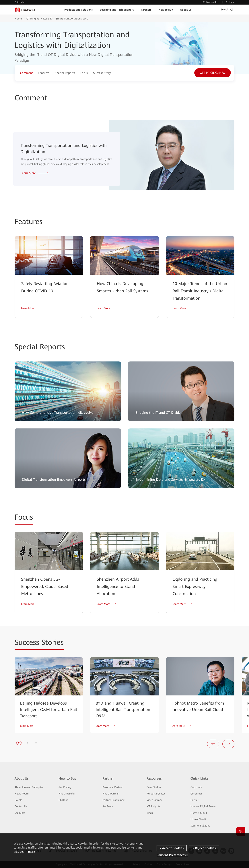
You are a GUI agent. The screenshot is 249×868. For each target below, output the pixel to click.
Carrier (194, 799)
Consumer (196, 793)
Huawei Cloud (198, 812)
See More (20, 812)
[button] (19, 743)
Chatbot (63, 799)
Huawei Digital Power (203, 806)
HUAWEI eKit (198, 819)
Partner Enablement (113, 799)
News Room (22, 793)
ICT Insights (32, 18)
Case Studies (154, 787)
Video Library (154, 799)
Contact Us (21, 806)
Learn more (27, 851)
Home (18, 18)
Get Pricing (65, 787)
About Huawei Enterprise (29, 787)
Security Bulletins (200, 825)
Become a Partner (112, 787)
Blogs (150, 812)
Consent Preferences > (172, 855)
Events (18, 799)
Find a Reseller (67, 793)
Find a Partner (110, 793)
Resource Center (156, 793)
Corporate (196, 787)
